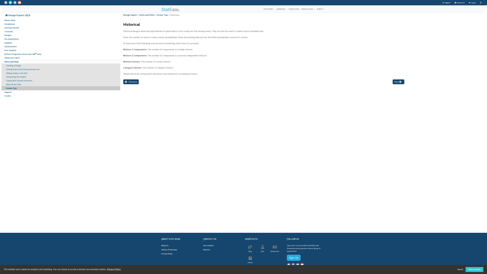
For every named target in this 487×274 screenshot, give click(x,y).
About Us (164, 245)
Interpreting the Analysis (16, 77)
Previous (132, 81)
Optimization (10, 46)
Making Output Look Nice (17, 73)
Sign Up (293, 257)
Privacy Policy (166, 254)
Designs (7, 35)
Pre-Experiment (11, 39)
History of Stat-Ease (169, 250)
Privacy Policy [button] (114, 269)
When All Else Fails (13, 84)
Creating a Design (13, 65)
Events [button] (320, 9)
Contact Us (461, 3)
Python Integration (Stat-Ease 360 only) (22, 54)
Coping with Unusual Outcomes (19, 80)
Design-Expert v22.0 (19, 15)
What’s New (9, 20)
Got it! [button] (460, 269)
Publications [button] (307, 9)
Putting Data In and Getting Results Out (23, 69)
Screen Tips (11, 88)
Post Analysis (10, 50)
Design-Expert (130, 15)
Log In (473, 3)
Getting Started (11, 28)
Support (447, 3)
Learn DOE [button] (280, 9)
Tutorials (8, 31)
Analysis (8, 43)
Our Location (208, 245)
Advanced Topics (12, 58)
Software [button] (268, 9)
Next (396, 81)
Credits (7, 96)
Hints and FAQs (11, 62)
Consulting (294, 9)
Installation (9, 24)
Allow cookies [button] (474, 269)
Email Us (206, 250)
